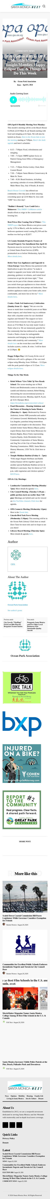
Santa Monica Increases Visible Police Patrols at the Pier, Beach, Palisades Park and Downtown (25, 1063)
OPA (13, 564)
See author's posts (15, 610)
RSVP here (14, 474)
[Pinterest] (28, 848)
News (5, 1161)
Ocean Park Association (27, 81)
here (36, 489)
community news (25, 51)
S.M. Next (9, 1022)
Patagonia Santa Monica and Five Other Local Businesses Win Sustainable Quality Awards (36, 626)
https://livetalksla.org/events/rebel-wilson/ (27, 403)
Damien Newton (11, 925)
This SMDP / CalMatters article (29, 209)
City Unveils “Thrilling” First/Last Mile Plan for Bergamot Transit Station (13, 624)
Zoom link (23, 512)
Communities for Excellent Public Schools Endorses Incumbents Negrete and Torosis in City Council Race (25, 966)
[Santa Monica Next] (26, 6)
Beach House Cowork (16, 191)
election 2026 (8, 1172)
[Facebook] (16, 848)
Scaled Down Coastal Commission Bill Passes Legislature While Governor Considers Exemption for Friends (24, 918)
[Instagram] (12, 1125)
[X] (22, 848)
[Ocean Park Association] (25, 645)
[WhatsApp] (33, 848)
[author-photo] (4, 925)
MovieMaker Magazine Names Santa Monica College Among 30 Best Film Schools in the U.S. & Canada (24, 1015)
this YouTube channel (21, 501)
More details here (15, 256)
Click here (35, 501)
